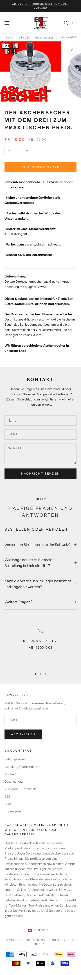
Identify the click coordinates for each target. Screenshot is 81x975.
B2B (7, 796)
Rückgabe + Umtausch (20, 789)
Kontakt (10, 774)
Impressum (12, 811)
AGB (7, 804)
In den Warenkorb (40, 167)
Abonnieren (23, 734)
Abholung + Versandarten (22, 767)
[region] (40, 647)
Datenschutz (13, 782)
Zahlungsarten (14, 759)
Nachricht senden (40, 473)
